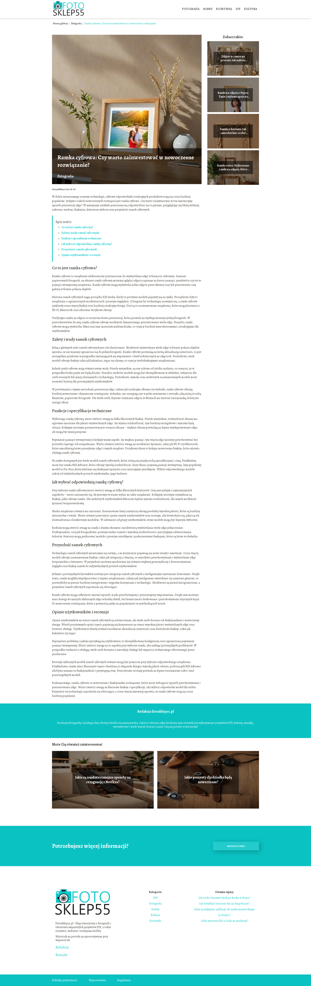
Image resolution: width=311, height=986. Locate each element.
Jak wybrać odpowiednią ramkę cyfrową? (86, 244)
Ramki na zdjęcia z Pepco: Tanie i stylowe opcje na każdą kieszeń (233, 95)
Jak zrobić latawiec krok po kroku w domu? (225, 898)
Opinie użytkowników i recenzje (81, 255)
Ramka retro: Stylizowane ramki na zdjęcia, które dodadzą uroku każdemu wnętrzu (233, 167)
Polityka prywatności (64, 980)
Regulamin (123, 980)
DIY (238, 9)
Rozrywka (224, 9)
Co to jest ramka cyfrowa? (77, 227)
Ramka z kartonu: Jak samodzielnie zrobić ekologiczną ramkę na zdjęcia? (233, 131)
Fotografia (191, 9)
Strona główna (61, 23)
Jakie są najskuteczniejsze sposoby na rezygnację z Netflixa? (103, 779)
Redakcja (62, 947)
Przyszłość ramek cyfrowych (79, 249)
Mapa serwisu (97, 980)
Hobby (208, 9)
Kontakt (61, 955)
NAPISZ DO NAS (236, 846)
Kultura (250, 9)
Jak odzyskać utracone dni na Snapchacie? (224, 904)
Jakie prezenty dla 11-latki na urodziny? (224, 921)
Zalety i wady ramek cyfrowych (80, 233)
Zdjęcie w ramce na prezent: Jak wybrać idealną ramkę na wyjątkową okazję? (233, 58)
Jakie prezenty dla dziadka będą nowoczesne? (208, 779)
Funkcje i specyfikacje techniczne (81, 238)
